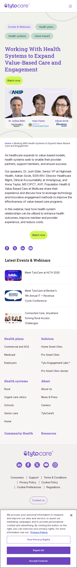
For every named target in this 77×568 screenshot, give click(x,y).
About (45, 381)
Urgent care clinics (15, 397)
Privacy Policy (28, 482)
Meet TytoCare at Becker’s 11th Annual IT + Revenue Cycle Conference (41, 295)
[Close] (71, 515)
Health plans (14, 339)
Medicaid (9, 354)
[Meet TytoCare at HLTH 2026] (15, 275)
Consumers (17, 477)
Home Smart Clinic (51, 346)
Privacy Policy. (39, 532)
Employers (10, 362)
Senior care (11, 413)
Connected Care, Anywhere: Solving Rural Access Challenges (42, 318)
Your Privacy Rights (38, 539)
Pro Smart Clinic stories (54, 370)
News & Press (49, 397)
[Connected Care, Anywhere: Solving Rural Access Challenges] (15, 317)
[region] (38, 538)
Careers (46, 405)
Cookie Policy (49, 482)
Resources (48, 433)
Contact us (38, 500)
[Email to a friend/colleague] (30, 248)
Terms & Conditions (55, 477)
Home (8, 143)
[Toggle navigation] (70, 6)
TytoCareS (47, 413)
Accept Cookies (38, 560)
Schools (9, 405)
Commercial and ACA (16, 346)
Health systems (16, 381)
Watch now (13, 80)
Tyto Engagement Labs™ (55, 362)
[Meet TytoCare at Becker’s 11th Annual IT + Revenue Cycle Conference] (15, 295)
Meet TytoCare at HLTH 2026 (42, 272)
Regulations (53, 487)
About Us (46, 389)
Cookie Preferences (29, 487)
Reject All (38, 550)
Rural (7, 389)
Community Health (18, 433)
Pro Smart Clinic (50, 354)
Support (33, 477)
